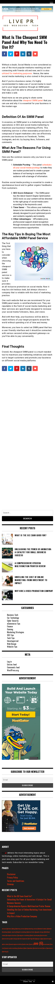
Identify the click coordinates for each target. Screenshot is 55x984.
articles (10, 929)
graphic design (40, 932)
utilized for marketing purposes (17, 73)
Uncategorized (12, 640)
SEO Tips (10, 635)
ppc (43, 939)
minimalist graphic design (10, 939)
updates (31, 948)
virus (45, 948)
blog (14, 929)
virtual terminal (38, 948)
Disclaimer (11, 874)
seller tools (26, 944)
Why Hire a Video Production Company (22, 916)
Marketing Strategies (15, 632)
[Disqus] (27, 407)
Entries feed (12, 664)
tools (26, 948)
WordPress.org (13, 670)
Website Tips (12, 646)
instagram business (12, 935)
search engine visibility (16, 944)
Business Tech (12, 614)
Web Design (11, 643)
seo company (47, 944)
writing (5, 951)
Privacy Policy (12, 877)
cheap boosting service (32, 929)
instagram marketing (24, 935)
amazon (4, 929)
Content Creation (43, 929)
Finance (10, 626)
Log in (9, 661)
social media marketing (12, 948)
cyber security (13, 932)
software (21, 948)
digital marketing (22, 932)
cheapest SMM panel (33, 100)
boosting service (21, 929)
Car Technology (13, 617)
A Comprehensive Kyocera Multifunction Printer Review (28, 906)
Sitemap (10, 884)
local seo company (36, 935)
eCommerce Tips (13, 623)
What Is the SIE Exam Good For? (19, 896)
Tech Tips (11, 638)
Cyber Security (12, 620)
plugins (38, 939)
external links (32, 932)
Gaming (10, 629)
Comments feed (13, 667)
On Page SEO (32, 939)
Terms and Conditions (15, 880)
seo (38, 943)
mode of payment (23, 939)
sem (32, 944)
